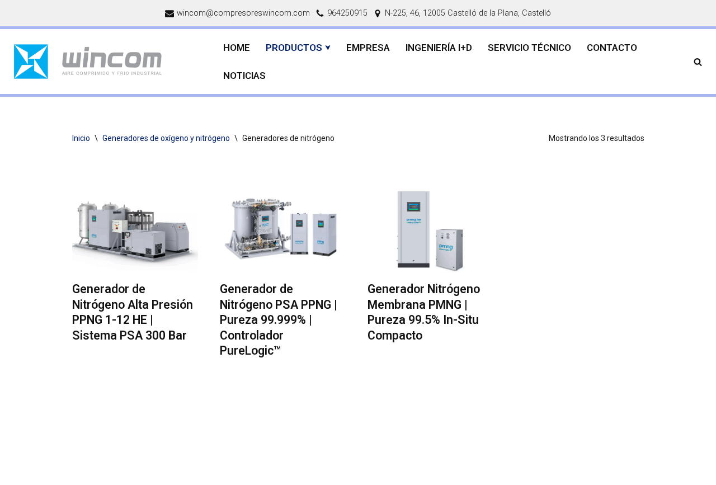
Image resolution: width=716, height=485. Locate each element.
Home (236, 47)
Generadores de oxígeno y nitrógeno (166, 138)
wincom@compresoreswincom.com (243, 13)
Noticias (244, 75)
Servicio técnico (529, 47)
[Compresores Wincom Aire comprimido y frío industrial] (106, 61)
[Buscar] (698, 62)
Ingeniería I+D (439, 47)
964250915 (347, 13)
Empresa (368, 47)
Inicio (81, 138)
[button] (328, 47)
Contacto (612, 47)
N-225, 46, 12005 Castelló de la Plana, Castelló (468, 13)
